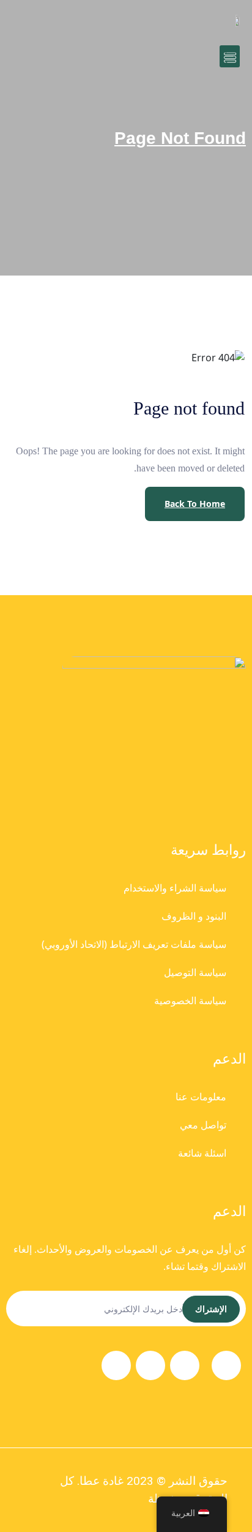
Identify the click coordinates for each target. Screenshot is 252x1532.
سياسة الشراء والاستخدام (175, 888)
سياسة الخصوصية (190, 1000)
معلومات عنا (201, 1096)
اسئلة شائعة (202, 1153)
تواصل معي (203, 1125)
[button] (230, 56)
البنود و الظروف (193, 916)
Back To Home (195, 503)
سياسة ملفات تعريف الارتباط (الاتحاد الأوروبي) (134, 944)
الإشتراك (211, 1309)
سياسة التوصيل (195, 972)
